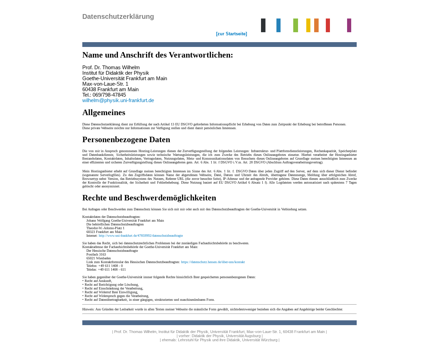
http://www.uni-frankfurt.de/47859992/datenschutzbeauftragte (141, 235)
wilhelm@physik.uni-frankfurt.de (118, 100)
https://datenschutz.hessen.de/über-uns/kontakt (213, 262)
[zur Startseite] (231, 33)
